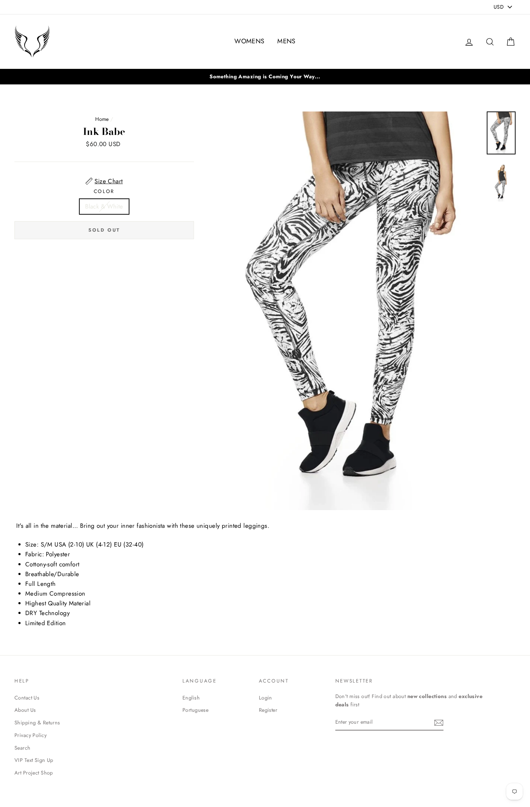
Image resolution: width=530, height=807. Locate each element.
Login (265, 697)
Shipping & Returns (37, 722)
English (191, 697)
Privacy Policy (30, 735)
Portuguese (195, 710)
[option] (265, 77)
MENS (286, 41)
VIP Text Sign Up (33, 760)
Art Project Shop (33, 772)
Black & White (104, 206)
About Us (25, 710)
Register (268, 710)
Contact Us (26, 697)
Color (104, 191)
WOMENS (249, 41)
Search (22, 747)
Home (102, 119)
